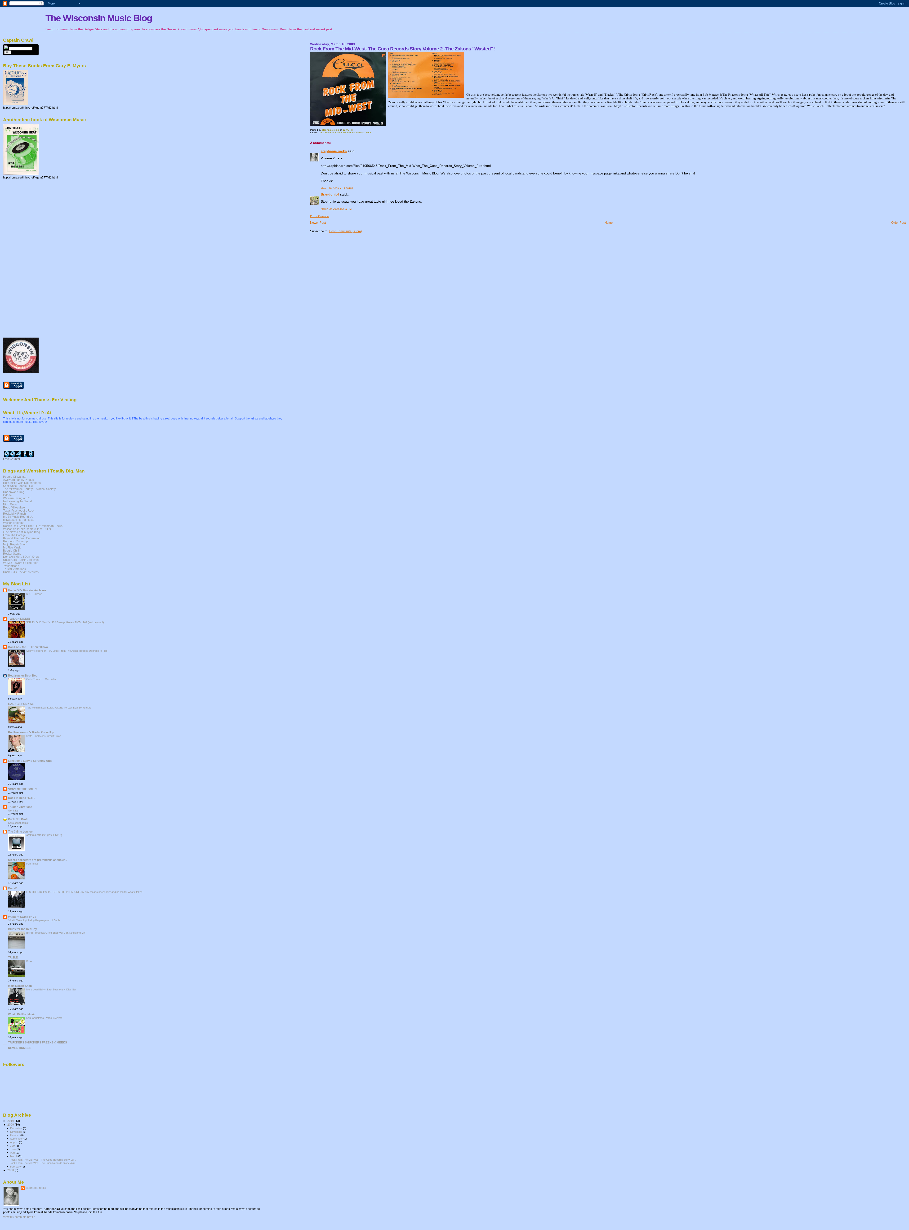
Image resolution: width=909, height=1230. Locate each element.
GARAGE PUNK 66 (21, 703)
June (13, 1149)
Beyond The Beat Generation (21, 538)
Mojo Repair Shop (15, 544)
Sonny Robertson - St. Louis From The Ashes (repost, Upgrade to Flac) (67, 650)
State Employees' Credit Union (43, 736)
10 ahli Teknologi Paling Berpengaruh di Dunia (34, 920)
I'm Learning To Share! (17, 501)
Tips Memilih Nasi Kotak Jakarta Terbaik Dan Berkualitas (58, 707)
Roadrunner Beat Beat (23, 675)
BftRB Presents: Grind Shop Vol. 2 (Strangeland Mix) (56, 932)
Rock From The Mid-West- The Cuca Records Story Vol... (42, 1159)
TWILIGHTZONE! (19, 618)
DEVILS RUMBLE (19, 1047)
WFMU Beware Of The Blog (20, 562)
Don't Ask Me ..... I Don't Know (28, 647)
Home (609, 222)
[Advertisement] (22, 258)
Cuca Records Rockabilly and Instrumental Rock (345, 132)
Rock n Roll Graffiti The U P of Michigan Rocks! (33, 525)
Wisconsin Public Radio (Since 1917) (27, 528)
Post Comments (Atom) (345, 231)
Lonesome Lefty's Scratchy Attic (30, 760)
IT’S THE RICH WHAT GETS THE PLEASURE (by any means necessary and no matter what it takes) (84, 892)
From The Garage (14, 535)
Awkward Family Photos (18, 479)
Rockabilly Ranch (14, 513)
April (13, 1152)
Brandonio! (330, 194)
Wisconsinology (13, 522)
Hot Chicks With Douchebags (22, 482)
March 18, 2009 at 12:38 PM (337, 188)
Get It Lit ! (13, 810)
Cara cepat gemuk (18, 822)
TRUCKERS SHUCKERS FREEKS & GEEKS (37, 1042)
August (14, 1142)
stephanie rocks (334, 151)
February (16, 1166)
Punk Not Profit (18, 819)
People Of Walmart (15, 476)
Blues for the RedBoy (22, 929)
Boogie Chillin (12, 550)
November (16, 1131)
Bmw (29, 961)
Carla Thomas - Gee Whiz (41, 679)
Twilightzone (11, 565)
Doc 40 (13, 888)
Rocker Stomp (12, 553)
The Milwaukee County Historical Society (29, 488)
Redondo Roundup (15, 541)
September (16, 1138)
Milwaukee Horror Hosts (18, 519)
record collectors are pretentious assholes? (37, 859)
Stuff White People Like (18, 485)
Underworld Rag (13, 492)
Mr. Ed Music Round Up (18, 516)
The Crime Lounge (20, 831)
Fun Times (32, 863)
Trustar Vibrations (14, 568)
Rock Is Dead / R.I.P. (21, 797)
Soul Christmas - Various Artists (44, 1017)
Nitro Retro (10, 504)
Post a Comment (319, 216)
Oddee (7, 495)
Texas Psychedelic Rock (18, 510)
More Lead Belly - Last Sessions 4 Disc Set (51, 989)
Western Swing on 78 (17, 498)
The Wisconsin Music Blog (98, 18)
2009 (11, 1124)
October (15, 1135)
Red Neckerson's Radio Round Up (31, 732)
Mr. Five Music (12, 547)
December (16, 1128)
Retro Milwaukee (14, 507)
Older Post (898, 222)
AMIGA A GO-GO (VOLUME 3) (44, 835)
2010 (11, 1120)
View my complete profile (19, 1217)
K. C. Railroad (34, 594)
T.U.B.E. (13, 957)
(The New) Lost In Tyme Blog (21, 532)
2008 (11, 1170)
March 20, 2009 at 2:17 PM (336, 208)
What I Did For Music (22, 1014)
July (13, 1145)
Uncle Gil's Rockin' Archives (21, 559)
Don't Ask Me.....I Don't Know (21, 556)
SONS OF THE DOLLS (22, 789)
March (14, 1156)
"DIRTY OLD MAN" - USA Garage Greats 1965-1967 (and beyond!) (65, 622)
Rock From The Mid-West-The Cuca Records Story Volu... (43, 1163)
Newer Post (318, 222)
